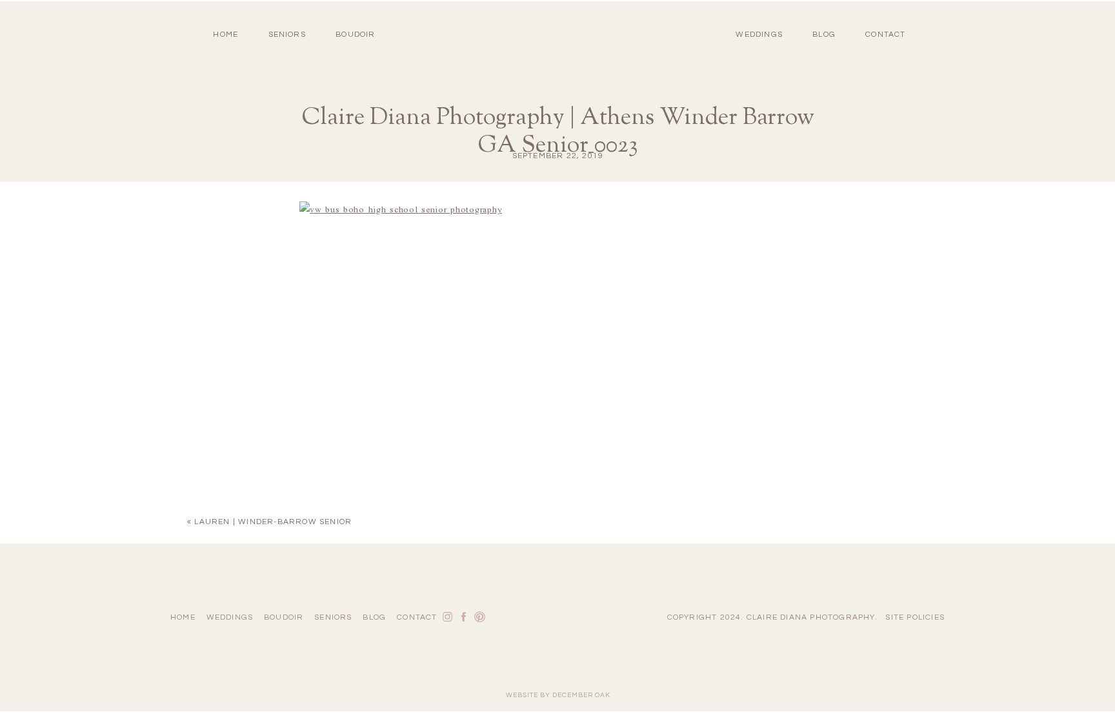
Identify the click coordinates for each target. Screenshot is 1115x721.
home (225, 34)
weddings (230, 617)
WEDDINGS (759, 34)
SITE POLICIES (915, 617)
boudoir (355, 34)
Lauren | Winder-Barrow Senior (273, 522)
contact (885, 34)
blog (824, 34)
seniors (333, 617)
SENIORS (287, 34)
